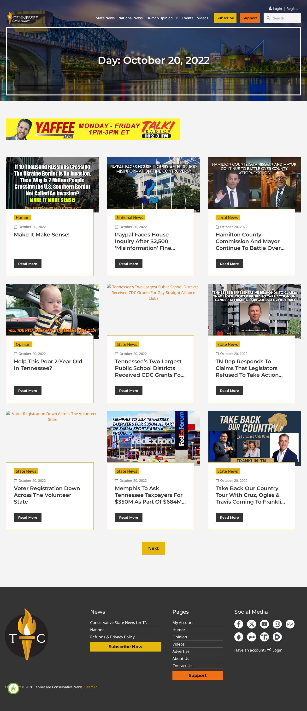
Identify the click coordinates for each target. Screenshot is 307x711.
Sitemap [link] (91, 687)
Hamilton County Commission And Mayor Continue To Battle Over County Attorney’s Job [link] (248, 244)
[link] (13, 688)
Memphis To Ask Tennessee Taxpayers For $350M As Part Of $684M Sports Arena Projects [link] (149, 498)
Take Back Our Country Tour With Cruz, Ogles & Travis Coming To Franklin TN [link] (250, 498)
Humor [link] (22, 217)
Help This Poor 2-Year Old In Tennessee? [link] (48, 364)
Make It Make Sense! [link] (42, 234)
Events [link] (187, 18)
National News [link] (130, 18)
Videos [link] (202, 18)
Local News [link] (228, 217)
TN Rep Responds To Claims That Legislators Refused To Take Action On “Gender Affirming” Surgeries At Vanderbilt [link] (247, 375)
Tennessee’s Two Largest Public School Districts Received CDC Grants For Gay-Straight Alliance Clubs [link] (149, 375)
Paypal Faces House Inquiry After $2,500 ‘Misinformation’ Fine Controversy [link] (143, 244)
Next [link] (153, 548)
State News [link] (105, 18)
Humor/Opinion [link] (160, 18)
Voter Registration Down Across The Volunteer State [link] (47, 495)
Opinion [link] (23, 344)
